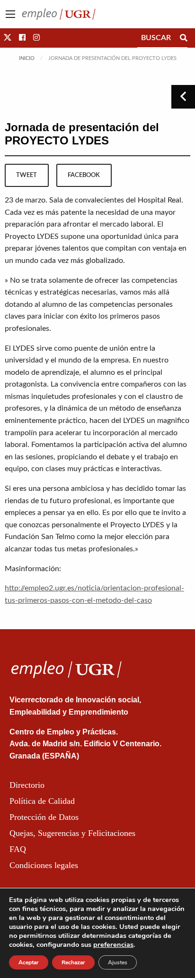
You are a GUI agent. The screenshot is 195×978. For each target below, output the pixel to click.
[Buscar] (183, 37)
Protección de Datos (44, 817)
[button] (7, 37)
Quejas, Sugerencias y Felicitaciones (72, 833)
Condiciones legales (43, 865)
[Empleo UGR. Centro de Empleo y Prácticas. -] (59, 13)
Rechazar (73, 962)
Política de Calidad (42, 801)
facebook (84, 175)
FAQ (17, 849)
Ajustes (117, 962)
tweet (26, 175)
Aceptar (28, 962)
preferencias (113, 944)
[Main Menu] (10, 14)
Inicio (27, 58)
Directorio (26, 785)
